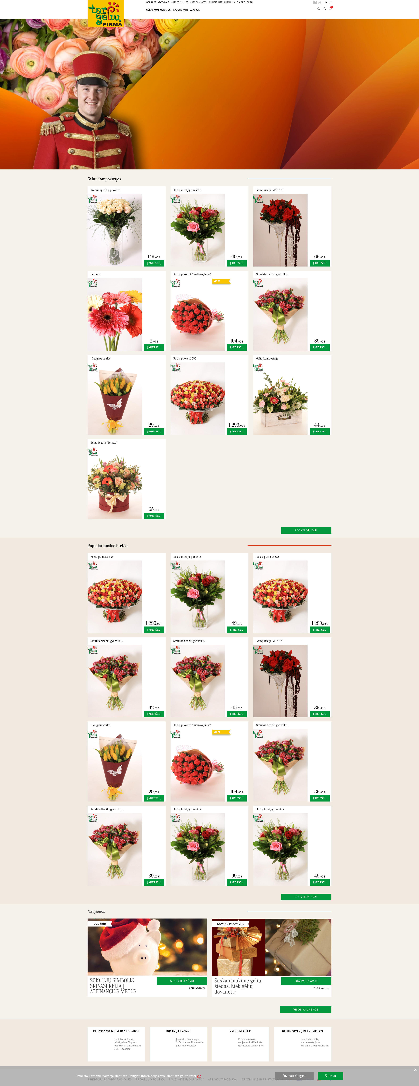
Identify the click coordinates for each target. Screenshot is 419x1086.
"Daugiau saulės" (101, 358)
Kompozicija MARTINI (269, 190)
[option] (209, 94)
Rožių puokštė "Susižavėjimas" (192, 274)
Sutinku (330, 1076)
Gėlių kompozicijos (158, 10)
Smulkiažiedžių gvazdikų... (272, 274)
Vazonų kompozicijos (186, 10)
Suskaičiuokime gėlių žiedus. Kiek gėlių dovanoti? (237, 986)
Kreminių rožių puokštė (105, 190)
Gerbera (95, 274)
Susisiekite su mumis (222, 2)
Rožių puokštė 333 (184, 358)
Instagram (319, 2)
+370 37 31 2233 (179, 2)
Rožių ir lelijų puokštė (187, 190)
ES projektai (245, 2)
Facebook (315, 2)
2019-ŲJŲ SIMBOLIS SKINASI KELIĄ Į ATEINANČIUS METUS (113, 986)
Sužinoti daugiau (294, 1076)
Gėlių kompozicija (267, 358)
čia (199, 1076)
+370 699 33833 (198, 2)
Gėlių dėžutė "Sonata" (104, 442)
